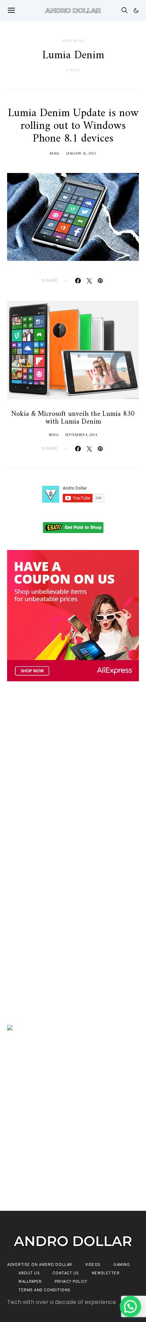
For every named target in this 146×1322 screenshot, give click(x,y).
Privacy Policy (71, 1281)
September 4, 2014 (81, 434)
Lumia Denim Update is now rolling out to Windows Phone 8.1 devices (73, 126)
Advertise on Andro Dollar (39, 1264)
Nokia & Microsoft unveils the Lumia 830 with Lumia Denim (73, 418)
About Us (29, 1273)
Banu (55, 153)
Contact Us (65, 1273)
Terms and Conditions (44, 1290)
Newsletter (106, 1273)
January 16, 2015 (81, 153)
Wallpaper (30, 1281)
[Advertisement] (73, 771)
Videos (93, 1264)
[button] (136, 10)
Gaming (121, 1264)
